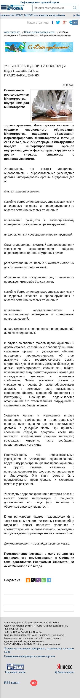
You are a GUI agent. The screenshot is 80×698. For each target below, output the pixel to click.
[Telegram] (49, 580)
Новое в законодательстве (39, 32)
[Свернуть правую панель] (75, 22)
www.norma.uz (12, 32)
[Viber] (38, 580)
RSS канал (11, 682)
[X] (33, 580)
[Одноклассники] (28, 580)
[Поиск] (75, 7)
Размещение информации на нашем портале (29, 656)
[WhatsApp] (43, 580)
